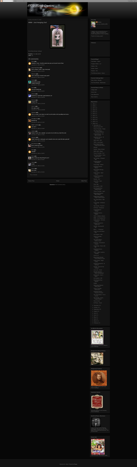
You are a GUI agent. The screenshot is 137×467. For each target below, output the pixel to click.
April (95, 319)
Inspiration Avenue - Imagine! (98, 249)
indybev (33, 131)
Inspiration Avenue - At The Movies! (99, 137)
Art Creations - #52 (98, 278)
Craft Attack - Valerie (95, 61)
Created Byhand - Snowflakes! (98, 162)
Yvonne (99, 22)
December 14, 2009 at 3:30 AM (38, 116)
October (96, 307)
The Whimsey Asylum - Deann (98, 73)
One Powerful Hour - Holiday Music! (98, 189)
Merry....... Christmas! (98, 229)
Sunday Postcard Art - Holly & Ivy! (98, 223)
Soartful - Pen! (97, 179)
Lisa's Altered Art (95, 94)
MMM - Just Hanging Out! (99, 218)
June (95, 315)
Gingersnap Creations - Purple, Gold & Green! (99, 197)
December (96, 125)
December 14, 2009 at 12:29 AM (38, 109)
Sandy (33, 80)
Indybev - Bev (94, 66)
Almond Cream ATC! (98, 126)
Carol (33, 87)
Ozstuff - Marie (94, 68)
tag (32, 55)
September (96, 309)
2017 (94, 107)
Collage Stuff (94, 89)
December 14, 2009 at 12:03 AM (38, 103)
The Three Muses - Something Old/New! (99, 131)
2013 (94, 115)
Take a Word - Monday (96, 80)
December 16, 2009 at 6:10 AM (38, 165)
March (95, 321)
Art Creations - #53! (98, 234)
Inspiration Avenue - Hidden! (98, 213)
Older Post (84, 181)
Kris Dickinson (35, 143)
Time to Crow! (97, 300)
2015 (94, 111)
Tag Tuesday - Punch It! (99, 205)
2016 (94, 109)
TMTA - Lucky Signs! (98, 142)
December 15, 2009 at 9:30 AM (38, 159)
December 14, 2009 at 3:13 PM (38, 147)
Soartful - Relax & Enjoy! (99, 149)
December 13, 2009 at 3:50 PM (38, 65)
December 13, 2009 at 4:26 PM (38, 71)
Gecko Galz (93, 92)
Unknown (34, 73)
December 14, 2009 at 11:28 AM (38, 140)
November (96, 305)
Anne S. (33, 106)
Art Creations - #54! (98, 186)
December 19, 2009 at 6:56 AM (38, 172)
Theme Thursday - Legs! (99, 191)
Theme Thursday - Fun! (99, 153)
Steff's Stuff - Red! (98, 140)
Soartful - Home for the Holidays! (99, 267)
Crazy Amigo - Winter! (98, 164)
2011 (94, 119)
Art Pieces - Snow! (98, 302)
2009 (94, 123)
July (95, 313)
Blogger (75, 464)
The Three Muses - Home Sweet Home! (99, 155)
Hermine (33, 100)
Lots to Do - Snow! (98, 269)
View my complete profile (102, 24)
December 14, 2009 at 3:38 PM (38, 153)
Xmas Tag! (96, 184)
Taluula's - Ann (94, 70)
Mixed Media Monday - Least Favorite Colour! (99, 145)
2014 (94, 113)
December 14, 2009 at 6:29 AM (38, 128)
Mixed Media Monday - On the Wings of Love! (99, 258)
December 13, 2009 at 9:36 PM (38, 91)
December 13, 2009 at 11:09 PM (38, 97)
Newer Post (31, 181)
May (95, 317)
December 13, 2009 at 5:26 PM (38, 77)
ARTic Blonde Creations (40, 6)
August (95, 311)
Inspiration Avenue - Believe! (98, 167)
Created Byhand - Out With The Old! (99, 134)
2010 (94, 121)
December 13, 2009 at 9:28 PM (38, 84)
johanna (33, 93)
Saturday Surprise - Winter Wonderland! (99, 272)
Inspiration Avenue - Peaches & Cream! (98, 292)
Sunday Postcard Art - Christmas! (98, 176)
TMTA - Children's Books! (99, 216)
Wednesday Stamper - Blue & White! (99, 194)
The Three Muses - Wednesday (98, 82)
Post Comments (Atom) (60, 184)
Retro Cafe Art (94, 96)
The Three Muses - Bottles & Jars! (98, 240)
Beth (33, 149)
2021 (94, 104)
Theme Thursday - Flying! (99, 128)
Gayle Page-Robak (36, 67)
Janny (33, 162)
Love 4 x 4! (96, 255)
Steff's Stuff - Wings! (98, 151)
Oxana (33, 168)
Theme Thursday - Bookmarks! (98, 289)
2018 (94, 105)
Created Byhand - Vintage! (98, 210)
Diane (33, 61)
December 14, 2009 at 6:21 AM (38, 122)
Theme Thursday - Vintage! (98, 237)
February (96, 322)
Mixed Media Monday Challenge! (35, 51)
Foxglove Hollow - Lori (96, 63)
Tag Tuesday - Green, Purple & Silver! (98, 298)
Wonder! (95, 147)
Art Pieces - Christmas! (99, 207)
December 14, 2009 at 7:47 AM (38, 134)
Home (57, 181)
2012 (94, 117)
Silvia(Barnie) (34, 118)
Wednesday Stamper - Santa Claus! (99, 286)
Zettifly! (95, 283)
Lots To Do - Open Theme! (98, 181)
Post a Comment (33, 174)
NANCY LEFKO (35, 124)
